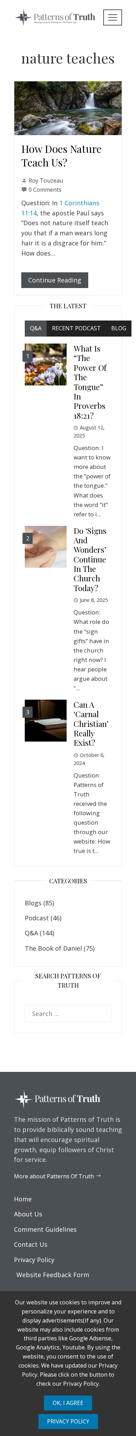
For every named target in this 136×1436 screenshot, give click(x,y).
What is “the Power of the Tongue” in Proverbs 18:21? (90, 381)
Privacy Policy (68, 1421)
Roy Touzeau (46, 180)
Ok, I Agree (68, 1403)
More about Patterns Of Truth (54, 1176)
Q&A (31, 933)
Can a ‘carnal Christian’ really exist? (91, 723)
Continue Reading (54, 280)
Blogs (33, 903)
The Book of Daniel (53, 948)
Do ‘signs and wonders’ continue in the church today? (90, 559)
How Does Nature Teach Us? (61, 155)
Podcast (37, 918)
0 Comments (45, 189)
